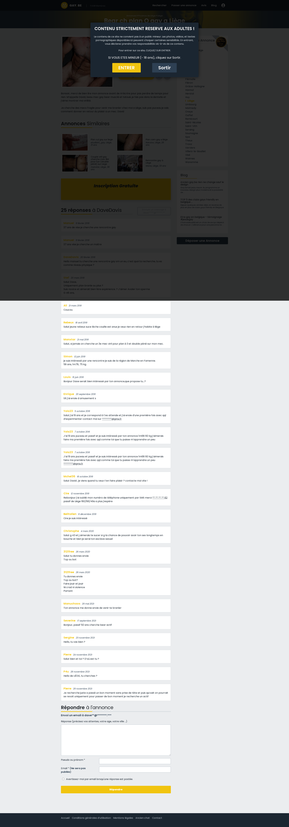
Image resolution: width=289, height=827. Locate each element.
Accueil (65, 818)
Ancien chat (142, 818)
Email (73, 770)
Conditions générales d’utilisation (91, 818)
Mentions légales (123, 818)
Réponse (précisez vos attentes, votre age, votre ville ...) (94, 721)
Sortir (164, 67)
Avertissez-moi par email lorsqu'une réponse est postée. (99, 779)
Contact (157, 818)
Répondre (116, 789)
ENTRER (126, 67)
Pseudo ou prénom (73, 760)
